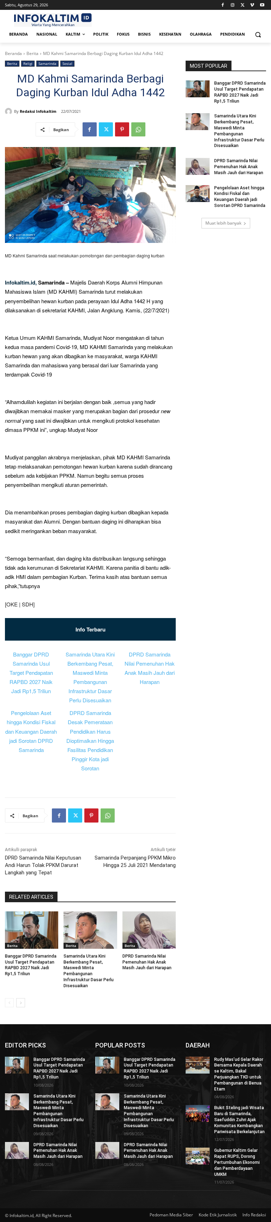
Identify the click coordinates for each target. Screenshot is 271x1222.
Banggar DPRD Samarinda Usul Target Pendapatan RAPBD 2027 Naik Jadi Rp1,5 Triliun (31, 672)
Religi (27, 63)
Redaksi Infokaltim (38, 111)
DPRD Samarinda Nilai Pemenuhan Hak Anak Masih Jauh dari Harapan (146, 962)
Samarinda (47, 63)
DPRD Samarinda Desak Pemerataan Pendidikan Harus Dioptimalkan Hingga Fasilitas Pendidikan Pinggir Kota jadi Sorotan (90, 740)
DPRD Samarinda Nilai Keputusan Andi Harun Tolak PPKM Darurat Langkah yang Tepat (43, 865)
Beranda (13, 53)
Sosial (67, 63)
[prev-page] (9, 1002)
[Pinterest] (122, 129)
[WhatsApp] (138, 129)
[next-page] (20, 1002)
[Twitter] (243, 5)
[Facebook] (223, 5)
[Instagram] (233, 5)
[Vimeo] (252, 5)
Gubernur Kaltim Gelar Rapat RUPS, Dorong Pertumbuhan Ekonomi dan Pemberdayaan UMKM (237, 1162)
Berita (32, 53)
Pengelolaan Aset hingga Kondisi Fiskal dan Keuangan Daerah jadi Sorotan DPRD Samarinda (31, 731)
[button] (257, 34)
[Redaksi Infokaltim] (9, 111)
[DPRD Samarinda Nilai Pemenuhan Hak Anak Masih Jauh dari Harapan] (149, 930)
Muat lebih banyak (223, 223)
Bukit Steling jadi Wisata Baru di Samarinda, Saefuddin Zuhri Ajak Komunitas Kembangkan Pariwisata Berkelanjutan (239, 1119)
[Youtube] (262, 5)
